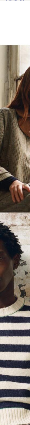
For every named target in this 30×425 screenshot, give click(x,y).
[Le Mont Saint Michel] (15, 2)
